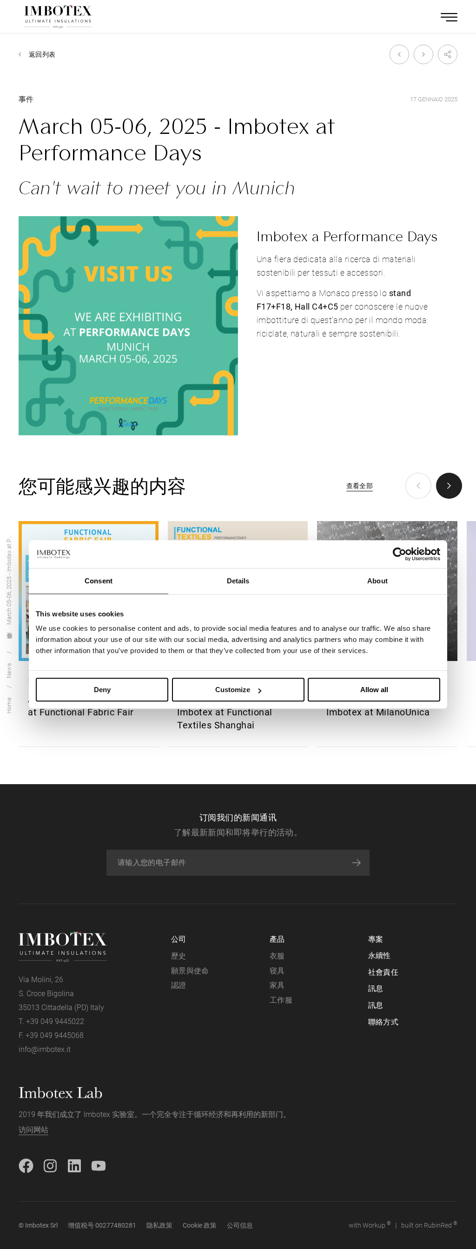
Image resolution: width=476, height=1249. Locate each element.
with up (370, 1224)
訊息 (375, 988)
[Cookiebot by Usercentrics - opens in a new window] (399, 554)
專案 (375, 939)
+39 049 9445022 (55, 1021)
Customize (232, 690)
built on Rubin (429, 1224)
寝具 (277, 970)
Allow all (374, 690)
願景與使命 (190, 970)
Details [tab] (238, 581)
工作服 (281, 1000)
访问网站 (33, 1129)
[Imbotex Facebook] (26, 1165)
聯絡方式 (383, 1022)
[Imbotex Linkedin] (74, 1165)
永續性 (379, 955)
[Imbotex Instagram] (50, 1165)
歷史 (178, 956)
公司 (178, 939)
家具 (277, 985)
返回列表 (42, 54)
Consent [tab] (98, 581)
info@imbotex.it (45, 1049)
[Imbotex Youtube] (98, 1165)
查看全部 (359, 485)
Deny (102, 690)
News (9, 670)
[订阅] (357, 863)
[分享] (445, 54)
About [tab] (377, 581)
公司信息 (240, 1225)
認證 (178, 985)
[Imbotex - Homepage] (58, 16)
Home (9, 705)
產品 (277, 939)
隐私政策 (159, 1225)
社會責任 (383, 972)
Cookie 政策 (200, 1225)
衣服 (277, 956)
